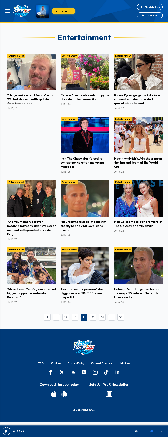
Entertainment (16, 55)
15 (93, 317)
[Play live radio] (6, 431)
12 (65, 317)
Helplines (124, 363)
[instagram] (95, 372)
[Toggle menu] (7, 11)
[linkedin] (117, 372)
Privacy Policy (76, 363)
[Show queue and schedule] (162, 431)
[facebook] (50, 372)
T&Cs (41, 363)
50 (120, 317)
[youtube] (84, 372)
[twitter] (61, 372)
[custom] (72, 372)
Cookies (56, 363)
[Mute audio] (136, 431)
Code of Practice (101, 363)
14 (84, 317)
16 (102, 317)
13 (74, 317)
